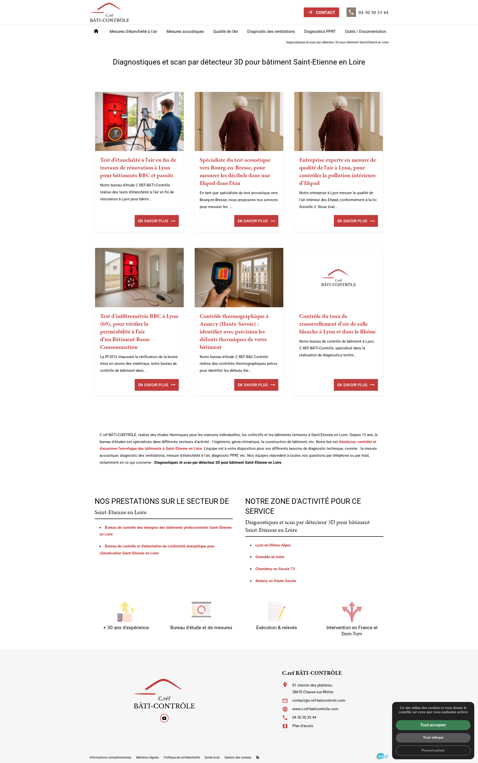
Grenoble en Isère (269, 556)
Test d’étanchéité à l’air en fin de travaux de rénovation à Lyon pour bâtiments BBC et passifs (138, 167)
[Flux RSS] (257, 757)
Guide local (212, 757)
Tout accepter (433, 725)
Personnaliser (433, 750)
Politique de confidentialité (182, 757)
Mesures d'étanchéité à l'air (133, 31)
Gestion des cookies (238, 757)
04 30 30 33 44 (304, 717)
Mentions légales (147, 757)
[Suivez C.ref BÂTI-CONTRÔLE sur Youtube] (164, 718)
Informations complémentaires (110, 757)
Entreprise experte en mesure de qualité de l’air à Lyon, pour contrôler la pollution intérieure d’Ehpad (337, 171)
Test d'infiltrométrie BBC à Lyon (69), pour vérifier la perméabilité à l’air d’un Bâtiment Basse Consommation (139, 331)
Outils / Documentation (365, 31)
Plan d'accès (302, 725)
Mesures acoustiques (185, 31)
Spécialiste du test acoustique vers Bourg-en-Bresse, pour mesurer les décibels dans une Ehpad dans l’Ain (235, 171)
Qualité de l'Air (225, 31)
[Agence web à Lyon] (382, 756)
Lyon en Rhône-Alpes (273, 544)
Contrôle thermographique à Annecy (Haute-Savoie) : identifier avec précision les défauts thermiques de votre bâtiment (234, 331)
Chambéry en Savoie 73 (275, 568)
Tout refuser (433, 737)
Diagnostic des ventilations (271, 31)
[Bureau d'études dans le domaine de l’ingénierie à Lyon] (109, 12)
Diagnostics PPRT (320, 31)
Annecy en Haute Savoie (275, 580)
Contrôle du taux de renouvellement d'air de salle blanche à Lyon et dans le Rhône (337, 323)
